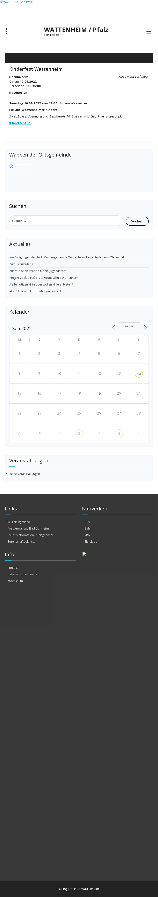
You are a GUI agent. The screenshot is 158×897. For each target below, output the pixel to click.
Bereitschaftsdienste (21, 541)
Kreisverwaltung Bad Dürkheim (28, 528)
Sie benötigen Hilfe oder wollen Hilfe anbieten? (41, 284)
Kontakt (12, 568)
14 (139, 373)
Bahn (88, 528)
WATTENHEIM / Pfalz (76, 29)
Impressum (15, 581)
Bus (87, 522)
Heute (129, 326)
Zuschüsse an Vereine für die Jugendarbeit (38, 271)
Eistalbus (91, 541)
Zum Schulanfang (21, 264)
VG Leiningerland (18, 522)
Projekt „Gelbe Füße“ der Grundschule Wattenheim (44, 278)
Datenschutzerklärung (22, 574)
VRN (87, 535)
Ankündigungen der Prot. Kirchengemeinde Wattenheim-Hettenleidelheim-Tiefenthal (66, 257)
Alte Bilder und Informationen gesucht (35, 291)
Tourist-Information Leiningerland (30, 535)
